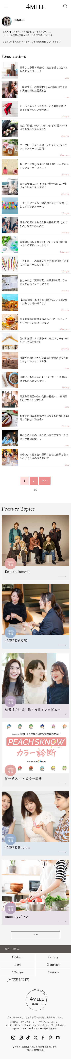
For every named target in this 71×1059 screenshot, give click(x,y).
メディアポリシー (28, 1022)
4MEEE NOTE (18, 980)
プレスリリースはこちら (18, 1017)
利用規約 (14, 1022)
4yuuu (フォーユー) (22, 1028)
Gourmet (53, 965)
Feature (53, 972)
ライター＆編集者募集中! (45, 1028)
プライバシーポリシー (49, 1022)
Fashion (18, 957)
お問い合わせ (38, 1017)
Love (17, 965)
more (35, 935)
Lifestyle (18, 972)
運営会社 (59, 1025)
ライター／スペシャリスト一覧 (38, 1025)
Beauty (53, 957)
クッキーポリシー (13, 1025)
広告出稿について (55, 1017)
